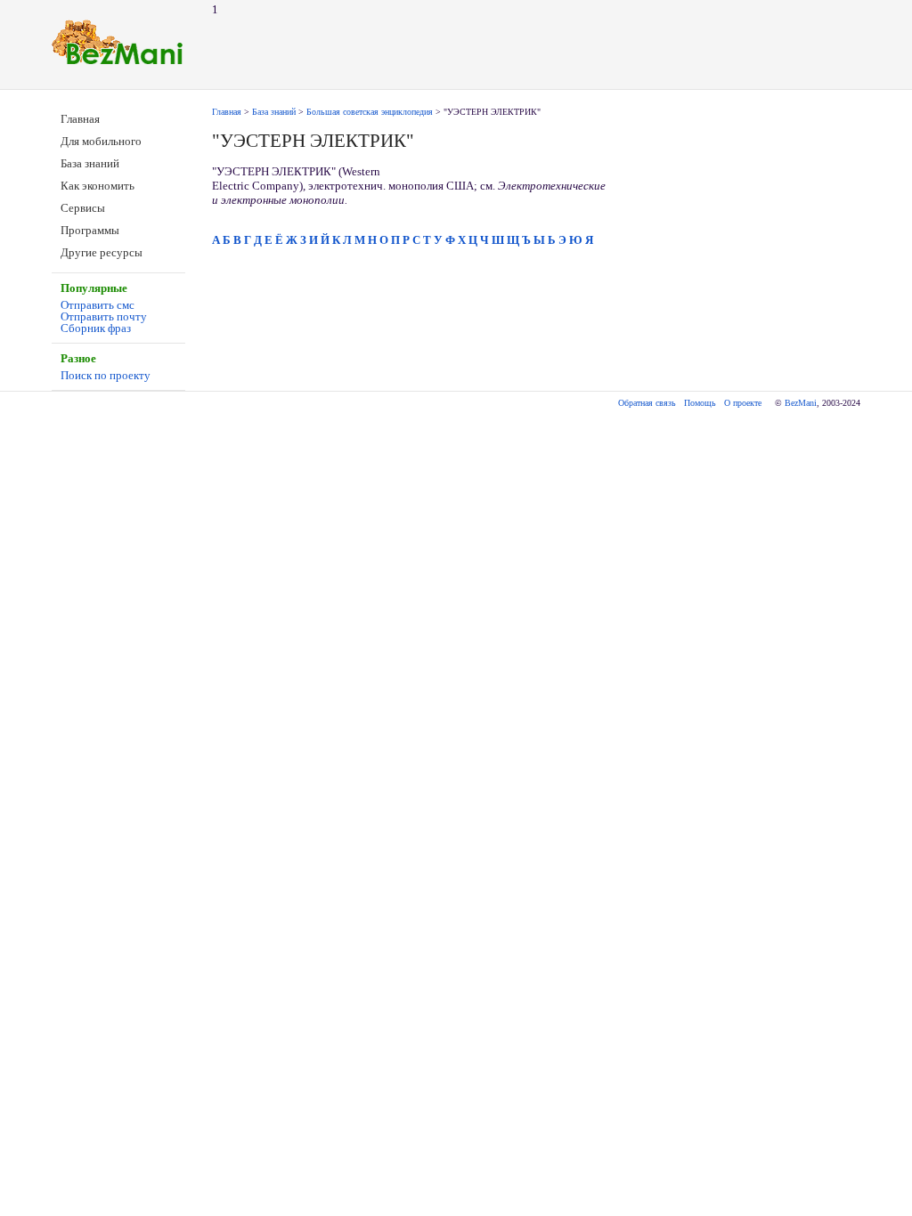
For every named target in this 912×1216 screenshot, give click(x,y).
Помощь (700, 403)
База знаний (90, 163)
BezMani (801, 403)
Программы (90, 230)
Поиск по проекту (106, 375)
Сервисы (83, 208)
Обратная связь (647, 403)
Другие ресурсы (101, 252)
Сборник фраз (96, 328)
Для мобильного (101, 141)
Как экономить (97, 185)
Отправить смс (97, 305)
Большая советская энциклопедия (369, 112)
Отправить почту (104, 316)
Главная (80, 119)
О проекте (742, 403)
